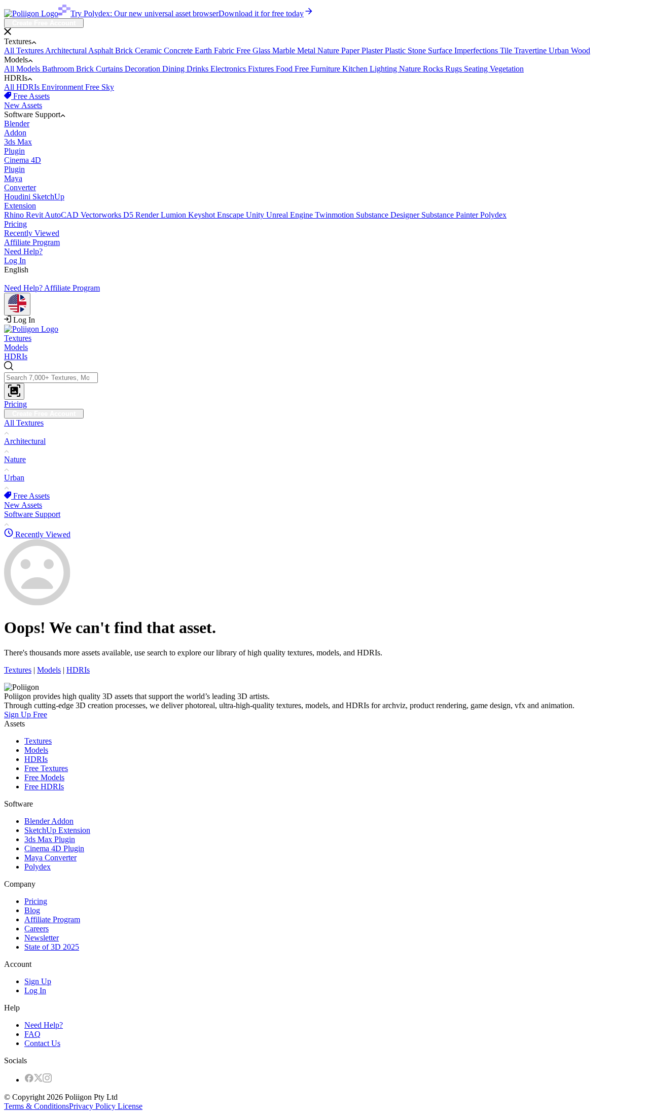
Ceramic (149, 50)
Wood (580, 50)
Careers (36, 928)
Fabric (225, 50)
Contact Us (42, 1043)
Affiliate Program (32, 242)
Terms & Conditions (36, 1106)
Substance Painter (450, 215)
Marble (284, 50)
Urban (560, 50)
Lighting (384, 68)
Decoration (143, 68)
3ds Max (18, 146)
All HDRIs (23, 87)
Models (16, 347)
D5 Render (142, 215)
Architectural (66, 50)
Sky (107, 87)
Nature (329, 50)
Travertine (531, 50)
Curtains (110, 68)
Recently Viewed (31, 233)
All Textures (24, 50)
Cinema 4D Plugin (54, 848)
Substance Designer (388, 215)
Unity (256, 215)
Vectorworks (102, 215)
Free (244, 50)
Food (285, 68)
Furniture (326, 68)
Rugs (454, 68)
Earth (204, 50)
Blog (32, 910)
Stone (418, 50)
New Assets (23, 105)
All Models (23, 68)
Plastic (396, 50)
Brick (125, 50)
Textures (17, 338)
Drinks (198, 68)
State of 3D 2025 (51, 947)
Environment (63, 87)
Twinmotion (335, 215)
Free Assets (30, 96)
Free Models (44, 777)
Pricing (15, 224)
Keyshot (202, 215)
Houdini (18, 196)
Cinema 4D (22, 164)
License (129, 1106)
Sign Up (37, 981)
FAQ (32, 1034)
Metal (307, 50)
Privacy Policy (92, 1106)
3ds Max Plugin (49, 839)
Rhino (15, 215)
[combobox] (324, 380)
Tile (507, 50)
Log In (15, 260)
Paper (351, 50)
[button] (324, 32)
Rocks (434, 68)
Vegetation (507, 68)
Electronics (229, 68)
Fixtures (262, 68)
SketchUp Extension (57, 830)
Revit (35, 215)
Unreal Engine (290, 215)
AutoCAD (63, 215)
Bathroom (59, 68)
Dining (174, 68)
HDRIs (15, 356)
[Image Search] (14, 391)
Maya (20, 183)
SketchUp (34, 201)
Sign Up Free (25, 714)
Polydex (493, 215)
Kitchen (356, 68)
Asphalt (101, 50)
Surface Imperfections (464, 50)
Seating (477, 68)
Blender (16, 128)
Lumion (174, 215)
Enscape (231, 215)
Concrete (179, 50)
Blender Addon (49, 821)
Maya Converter (50, 857)
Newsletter (41, 937)
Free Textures (46, 768)
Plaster (373, 50)
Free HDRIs (44, 786)
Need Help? (23, 251)
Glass (262, 50)
